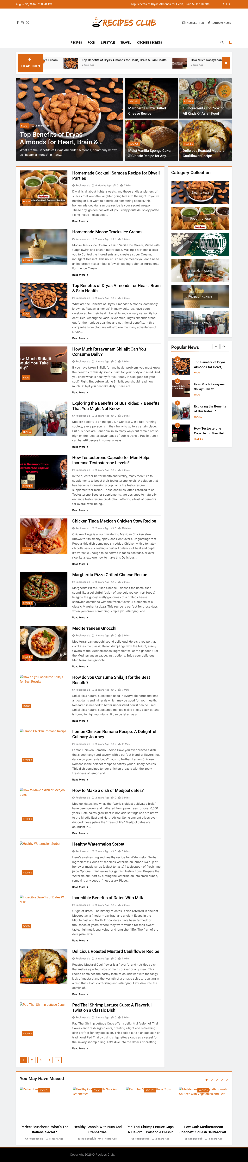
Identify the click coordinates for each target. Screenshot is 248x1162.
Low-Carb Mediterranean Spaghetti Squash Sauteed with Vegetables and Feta (203, 1132)
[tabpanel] (44, 1114)
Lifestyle (108, 42)
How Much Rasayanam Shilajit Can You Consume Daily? (173, 4)
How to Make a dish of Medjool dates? (108, 790)
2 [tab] (212, 1080)
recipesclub (83, 185)
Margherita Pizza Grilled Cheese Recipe (109, 574)
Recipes (76, 42)
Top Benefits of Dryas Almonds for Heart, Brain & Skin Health (81, 60)
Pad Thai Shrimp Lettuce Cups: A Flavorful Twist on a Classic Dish (151, 1132)
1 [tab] (207, 1080)
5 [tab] (227, 1080)
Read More (78, 221)
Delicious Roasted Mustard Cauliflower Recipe (115, 951)
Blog (24, 125)
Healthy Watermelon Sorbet (98, 844)
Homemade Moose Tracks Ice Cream (107, 231)
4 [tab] (222, 1080)
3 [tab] (217, 1080)
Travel (126, 42)
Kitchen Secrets (149, 42)
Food (91, 42)
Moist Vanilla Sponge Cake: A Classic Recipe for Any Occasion (149, 156)
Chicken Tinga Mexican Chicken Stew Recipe (114, 521)
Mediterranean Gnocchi (94, 628)
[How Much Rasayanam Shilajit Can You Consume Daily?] (136, 65)
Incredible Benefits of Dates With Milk (107, 897)
